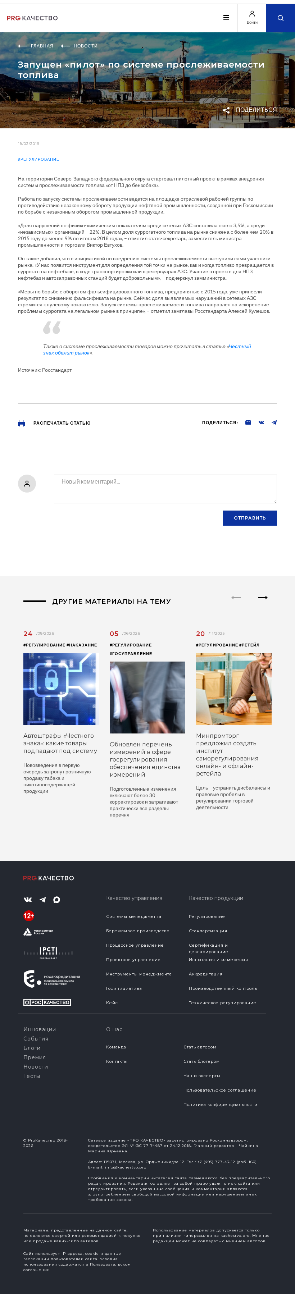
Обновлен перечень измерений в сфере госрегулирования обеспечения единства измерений (145, 759)
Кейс (112, 1002)
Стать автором (200, 1047)
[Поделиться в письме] (244, 422)
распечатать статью (61, 423)
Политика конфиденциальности (220, 1104)
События (36, 1038)
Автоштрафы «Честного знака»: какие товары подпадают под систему (60, 743)
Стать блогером (201, 1061)
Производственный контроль (223, 988)
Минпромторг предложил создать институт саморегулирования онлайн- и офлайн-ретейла (227, 754)
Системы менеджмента (134, 916)
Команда (116, 1047)
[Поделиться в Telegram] (270, 422)
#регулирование (38, 159)
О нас (114, 1029)
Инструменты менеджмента (139, 974)
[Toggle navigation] (226, 17)
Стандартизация (208, 930)
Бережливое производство (137, 930)
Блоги (32, 1048)
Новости (35, 1067)
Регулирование (207, 916)
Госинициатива (124, 988)
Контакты (117, 1061)
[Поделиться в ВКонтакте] (257, 422)
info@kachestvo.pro (125, 1167)
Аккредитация (206, 974)
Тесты (31, 1076)
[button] (263, 604)
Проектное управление (133, 959)
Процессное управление (135, 945)
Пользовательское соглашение (220, 1090)
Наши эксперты (202, 1075)
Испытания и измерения (218, 959)
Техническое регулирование (223, 1002)
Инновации (39, 1029)
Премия (34, 1057)
